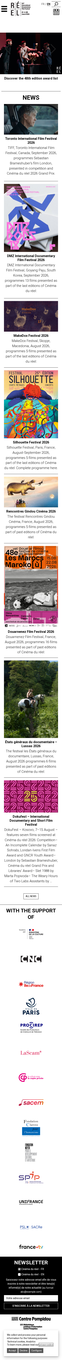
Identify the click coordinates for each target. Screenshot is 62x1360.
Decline (23, 1350)
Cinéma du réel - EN (32, 1274)
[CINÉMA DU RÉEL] (23, 8)
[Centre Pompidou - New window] (31, 1319)
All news (31, 896)
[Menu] (4, 9)
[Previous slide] (8, 49)
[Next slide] (53, 49)
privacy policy (46, 1344)
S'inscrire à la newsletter (31, 1305)
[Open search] (56, 4)
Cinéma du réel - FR (32, 1269)
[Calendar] (56, 12)
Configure (36, 1350)
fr (42, 4)
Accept (12, 1350)
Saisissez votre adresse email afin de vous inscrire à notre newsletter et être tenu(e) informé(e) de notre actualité (31, 1285)
